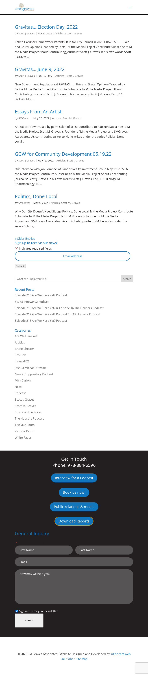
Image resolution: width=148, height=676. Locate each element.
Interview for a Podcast (74, 477)
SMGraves (24, 118)
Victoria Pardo (24, 431)
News (18, 387)
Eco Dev (20, 355)
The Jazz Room (25, 425)
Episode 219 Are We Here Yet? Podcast (41, 295)
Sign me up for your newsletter (38, 611)
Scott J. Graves (73, 33)
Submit (20, 266)
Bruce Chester (24, 349)
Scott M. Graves (72, 118)
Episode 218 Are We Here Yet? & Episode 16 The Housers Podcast (59, 308)
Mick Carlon (23, 380)
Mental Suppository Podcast (34, 374)
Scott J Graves (26, 33)
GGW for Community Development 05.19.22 (63, 154)
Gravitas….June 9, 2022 (40, 69)
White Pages (23, 438)
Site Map (82, 659)
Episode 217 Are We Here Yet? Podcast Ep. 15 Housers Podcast (57, 314)
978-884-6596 (82, 465)
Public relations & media (74, 506)
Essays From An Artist (38, 111)
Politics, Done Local (36, 196)
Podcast (20, 393)
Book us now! (74, 492)
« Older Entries (25, 239)
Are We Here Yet (26, 336)
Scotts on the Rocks (28, 412)
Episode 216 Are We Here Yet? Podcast (41, 321)
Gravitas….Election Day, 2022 (46, 27)
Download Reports (74, 521)
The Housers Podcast (29, 418)
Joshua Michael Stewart (30, 368)
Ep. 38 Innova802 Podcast (32, 302)
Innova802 (22, 361)
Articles (59, 33)
